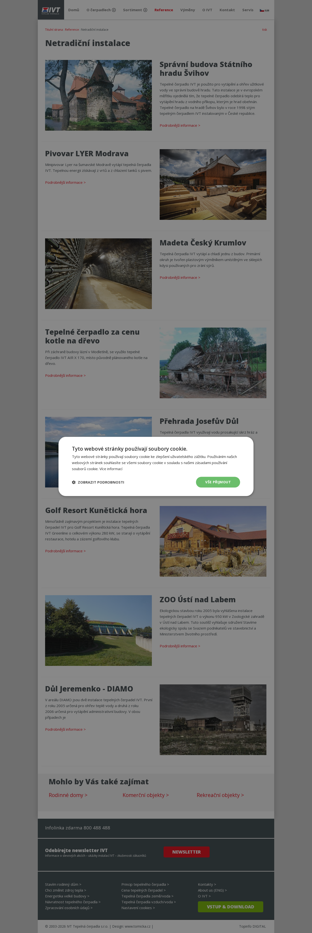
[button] (98, 482)
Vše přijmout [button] (218, 482)
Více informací (110, 468)
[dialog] (156, 466)
